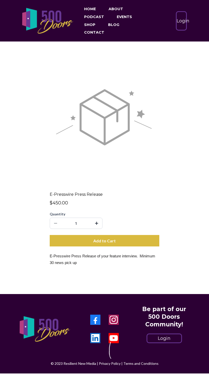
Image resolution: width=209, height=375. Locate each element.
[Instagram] (113, 320)
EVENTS (124, 17)
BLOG (113, 24)
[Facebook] (95, 320)
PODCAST (94, 17)
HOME (90, 9)
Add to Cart (104, 240)
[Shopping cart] (165, 20)
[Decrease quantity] (56, 223)
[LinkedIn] (95, 338)
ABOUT (116, 9)
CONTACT (94, 32)
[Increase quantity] (97, 223)
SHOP (89, 24)
